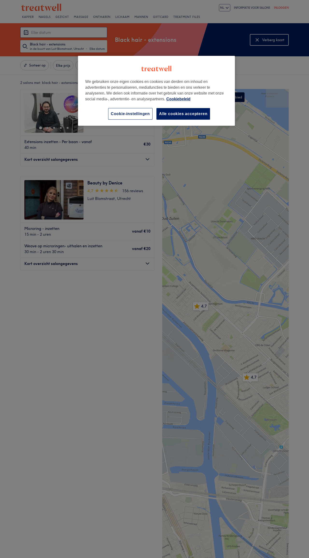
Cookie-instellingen (130, 114)
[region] (156, 91)
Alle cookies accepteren (183, 114)
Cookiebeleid (178, 99)
